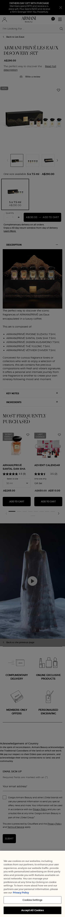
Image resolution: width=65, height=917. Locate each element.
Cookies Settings (32, 900)
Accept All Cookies (32, 910)
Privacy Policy (21, 892)
